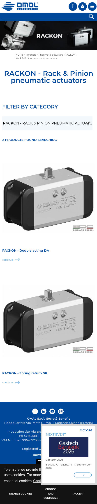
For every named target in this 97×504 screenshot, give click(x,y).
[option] (48, 35)
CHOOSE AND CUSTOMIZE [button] (51, 493)
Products (31, 54)
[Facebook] (35, 411)
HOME (19, 54)
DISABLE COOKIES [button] (20, 493)
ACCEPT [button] (79, 493)
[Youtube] (52, 411)
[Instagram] (61, 411)
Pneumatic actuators (51, 54)
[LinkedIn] (44, 411)
